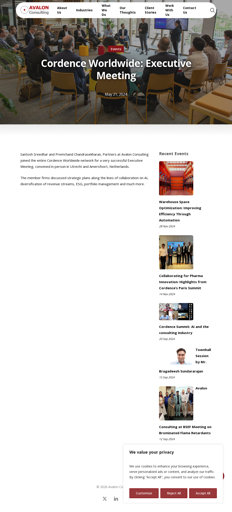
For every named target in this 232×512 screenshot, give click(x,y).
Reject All (174, 493)
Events (116, 49)
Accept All (203, 493)
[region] (173, 474)
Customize (144, 493)
